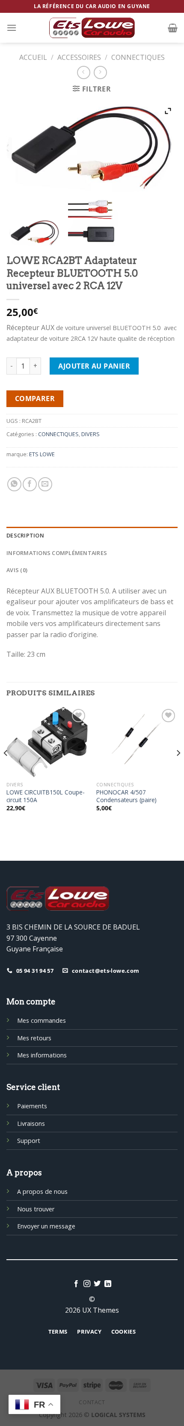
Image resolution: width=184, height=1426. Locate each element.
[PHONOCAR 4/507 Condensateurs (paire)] (137, 742)
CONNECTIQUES (138, 57)
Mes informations (42, 1055)
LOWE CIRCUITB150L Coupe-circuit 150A (45, 795)
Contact (92, 1402)
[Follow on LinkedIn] (107, 1284)
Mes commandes (41, 1020)
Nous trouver (35, 1209)
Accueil (33, 57)
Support (28, 1141)
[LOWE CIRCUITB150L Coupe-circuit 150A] (47, 742)
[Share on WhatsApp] (14, 484)
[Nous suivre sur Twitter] (97, 1284)
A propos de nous (42, 1191)
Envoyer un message (46, 1226)
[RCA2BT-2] (92, 221)
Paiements (32, 1106)
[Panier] (173, 27)
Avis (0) (16, 570)
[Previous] (6, 770)
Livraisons (31, 1123)
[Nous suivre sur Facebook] (76, 1284)
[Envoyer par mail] (45, 484)
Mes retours (34, 1038)
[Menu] (11, 27)
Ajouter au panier (94, 366)
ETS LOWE (42, 454)
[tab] (92, 535)
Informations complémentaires (56, 553)
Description (25, 535)
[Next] (178, 770)
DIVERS (90, 434)
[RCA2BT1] (35, 232)
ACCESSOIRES (79, 57)
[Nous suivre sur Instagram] (86, 1284)
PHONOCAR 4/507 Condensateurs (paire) (126, 795)
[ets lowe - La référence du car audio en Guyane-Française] (92, 28)
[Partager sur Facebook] (30, 484)
